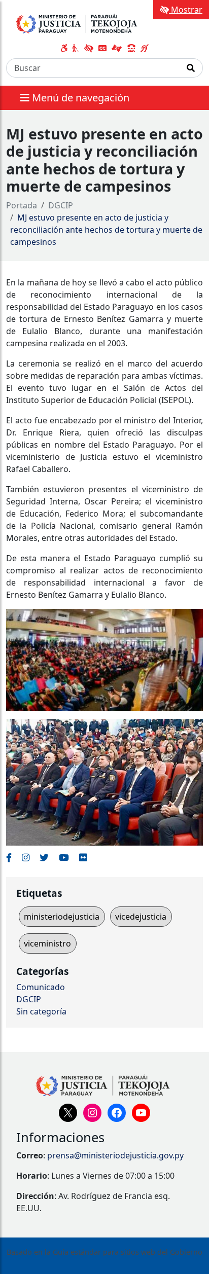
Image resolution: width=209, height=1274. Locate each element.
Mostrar (185, 9)
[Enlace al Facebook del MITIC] (9, 857)
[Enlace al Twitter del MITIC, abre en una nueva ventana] (44, 857)
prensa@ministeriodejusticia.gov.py (115, 1155)
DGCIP (60, 205)
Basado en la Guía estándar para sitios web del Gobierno (104, 1252)
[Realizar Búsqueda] (191, 68)
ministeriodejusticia (61, 916)
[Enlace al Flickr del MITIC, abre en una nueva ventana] (83, 857)
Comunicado (40, 987)
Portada (21, 205)
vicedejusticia (140, 916)
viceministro (47, 943)
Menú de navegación (79, 97)
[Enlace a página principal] (84, 22)
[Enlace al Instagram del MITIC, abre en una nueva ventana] (25, 857)
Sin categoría (41, 1011)
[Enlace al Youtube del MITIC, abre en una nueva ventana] (64, 857)
